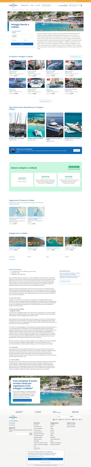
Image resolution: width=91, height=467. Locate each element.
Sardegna (52, 424)
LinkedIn (76, 419)
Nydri (47, 256)
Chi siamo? (36, 424)
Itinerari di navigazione (55, 442)
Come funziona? (37, 426)
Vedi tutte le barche (75, 56)
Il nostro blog (37, 448)
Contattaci (76, 150)
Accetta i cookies (45, 459)
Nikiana (29, 256)
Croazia (52, 430)
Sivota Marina (12, 259)
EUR (72, 416)
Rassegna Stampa (38, 437)
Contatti (36, 450)
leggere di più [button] (50, 183)
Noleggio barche (15, 9)
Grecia (27, 9)
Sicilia (51, 426)
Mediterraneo (22, 9)
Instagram (69, 419)
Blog (81, 419)
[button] (24, 5)
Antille (51, 435)
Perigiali (67, 256)
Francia (52, 432)
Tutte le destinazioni (55, 439)
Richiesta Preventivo (55, 444)
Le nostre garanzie (38, 428)
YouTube (62, 419)
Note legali (36, 441)
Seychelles (52, 437)
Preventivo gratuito (65, 281)
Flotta (51, 441)
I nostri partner (37, 430)
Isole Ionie (32, 9)
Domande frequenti (38, 435)
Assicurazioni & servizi (39, 433)
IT (59, 416)
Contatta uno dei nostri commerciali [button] (22, 400)
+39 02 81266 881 (14, 421)
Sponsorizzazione (38, 432)
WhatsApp (12, 423)
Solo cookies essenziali (45, 462)
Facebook (56, 419)
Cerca (22, 44)
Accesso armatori (71, 424)
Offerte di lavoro (38, 439)
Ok (30, 434)
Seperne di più (40, 456)
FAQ (35, 446)
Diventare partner (71, 426)
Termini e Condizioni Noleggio (41, 444)
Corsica (52, 433)
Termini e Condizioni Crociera (41, 442)
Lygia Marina (12, 256)
